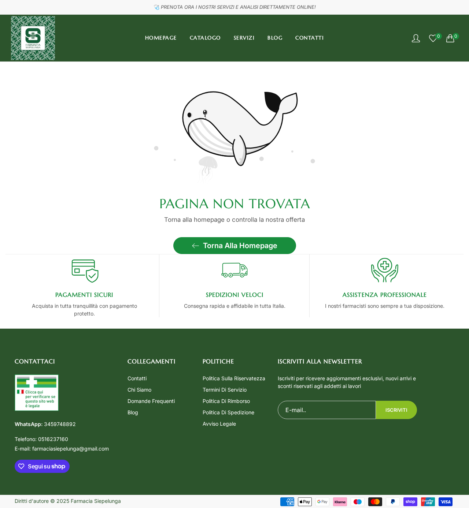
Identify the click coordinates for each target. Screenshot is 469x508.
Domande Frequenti (151, 401)
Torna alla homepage (240, 245)
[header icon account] (416, 38)
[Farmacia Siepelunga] (33, 38)
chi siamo (139, 389)
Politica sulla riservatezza (234, 378)
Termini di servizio (225, 389)
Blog (133, 412)
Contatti (137, 378)
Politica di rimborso (226, 401)
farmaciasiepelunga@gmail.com (62, 448)
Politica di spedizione (228, 412)
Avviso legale (219, 424)
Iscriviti (396, 410)
